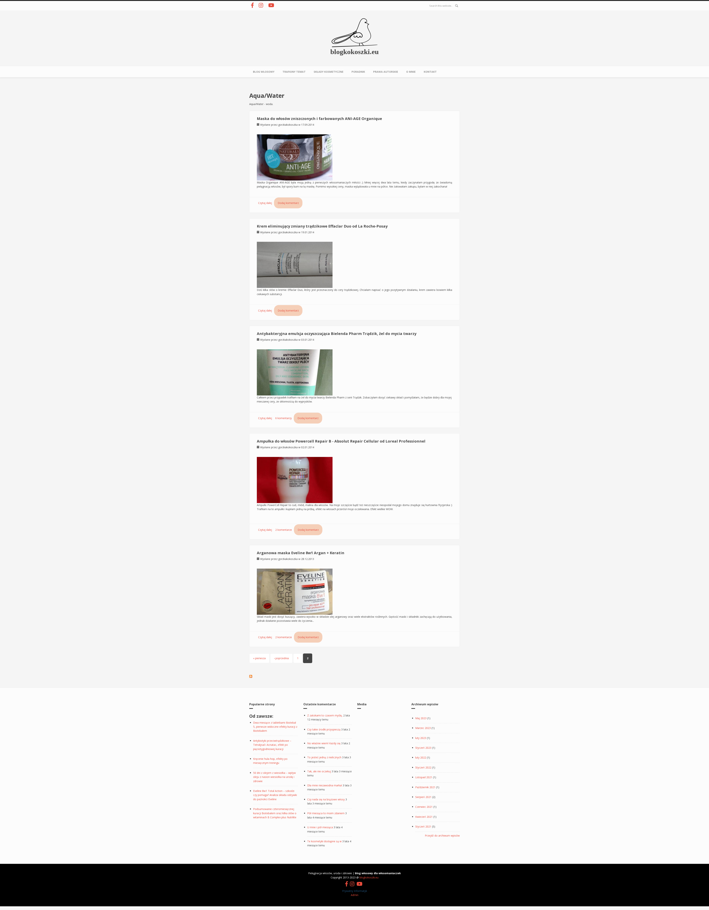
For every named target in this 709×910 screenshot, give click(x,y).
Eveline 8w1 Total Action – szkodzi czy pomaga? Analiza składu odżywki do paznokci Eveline (275, 795)
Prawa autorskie (385, 71)
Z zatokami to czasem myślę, (324, 715)
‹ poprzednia (281, 658)
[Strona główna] (354, 32)
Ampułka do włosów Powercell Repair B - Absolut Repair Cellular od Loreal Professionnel (341, 441)
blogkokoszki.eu (354, 51)
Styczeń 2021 (423, 826)
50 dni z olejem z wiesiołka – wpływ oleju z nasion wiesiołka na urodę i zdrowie (274, 777)
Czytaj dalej (265, 203)
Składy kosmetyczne (328, 71)
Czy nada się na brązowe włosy (326, 799)
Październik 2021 (425, 787)
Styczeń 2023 (423, 747)
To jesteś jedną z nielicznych (324, 757)
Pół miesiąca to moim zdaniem (326, 813)
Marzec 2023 (423, 728)
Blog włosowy (263, 71)
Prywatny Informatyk (354, 891)
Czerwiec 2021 (424, 806)
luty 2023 (420, 738)
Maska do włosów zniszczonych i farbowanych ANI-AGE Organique (319, 118)
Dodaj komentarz (288, 203)
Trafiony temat (294, 71)
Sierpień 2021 (423, 797)
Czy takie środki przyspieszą (323, 729)
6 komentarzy (283, 418)
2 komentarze (283, 529)
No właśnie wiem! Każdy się (323, 743)
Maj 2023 (421, 718)
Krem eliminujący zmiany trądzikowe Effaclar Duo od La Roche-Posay (322, 226)
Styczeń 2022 (423, 767)
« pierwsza (259, 658)
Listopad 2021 (423, 777)
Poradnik (358, 71)
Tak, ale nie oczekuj (319, 771)
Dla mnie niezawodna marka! (324, 785)
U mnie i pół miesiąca (320, 827)
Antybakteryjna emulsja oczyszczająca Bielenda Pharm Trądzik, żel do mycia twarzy (336, 333)
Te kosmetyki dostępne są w (324, 841)
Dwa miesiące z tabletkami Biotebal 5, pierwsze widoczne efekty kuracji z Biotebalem (275, 727)
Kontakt (430, 71)
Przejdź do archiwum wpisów (442, 835)
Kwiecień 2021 (424, 816)
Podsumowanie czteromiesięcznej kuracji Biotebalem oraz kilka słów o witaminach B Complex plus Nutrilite (274, 813)
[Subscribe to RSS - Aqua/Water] (250, 676)
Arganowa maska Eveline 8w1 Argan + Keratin (300, 552)
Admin (354, 895)
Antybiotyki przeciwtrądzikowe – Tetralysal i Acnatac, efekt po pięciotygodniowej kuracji (272, 745)
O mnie (411, 71)
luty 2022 (420, 757)
